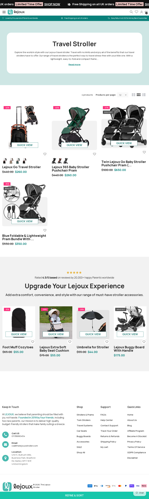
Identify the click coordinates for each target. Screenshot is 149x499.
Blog (129, 425)
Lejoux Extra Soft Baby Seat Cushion (54, 349)
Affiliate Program (135, 430)
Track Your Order (109, 430)
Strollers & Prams (85, 414)
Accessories (83, 441)
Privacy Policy (134, 441)
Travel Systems (85, 425)
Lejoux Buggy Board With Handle (129, 349)
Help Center (107, 420)
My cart (104, 447)
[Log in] (141, 12)
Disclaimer (132, 457)
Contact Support (109, 425)
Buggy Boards (84, 436)
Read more (74, 64)
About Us (132, 420)
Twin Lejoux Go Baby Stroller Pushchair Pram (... (123, 163)
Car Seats (82, 430)
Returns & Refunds (110, 436)
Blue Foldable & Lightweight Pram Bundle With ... (24, 237)
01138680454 (18, 436)
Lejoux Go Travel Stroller (21, 167)
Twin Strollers (84, 420)
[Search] (131, 12)
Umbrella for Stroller (93, 347)
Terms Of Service (136, 447)
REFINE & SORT (74, 495)
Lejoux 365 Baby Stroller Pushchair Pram (70, 169)
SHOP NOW (35, 4)
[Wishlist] (136, 12)
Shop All (81, 452)
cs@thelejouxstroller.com (25, 445)
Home (130, 414)
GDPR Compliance (136, 452)
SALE (79, 447)
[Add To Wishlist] (44, 154)
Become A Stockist (137, 436)
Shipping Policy (108, 441)
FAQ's (103, 414)
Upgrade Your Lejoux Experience (74, 285)
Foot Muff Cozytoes (17, 347)
